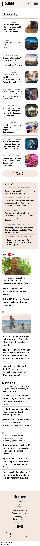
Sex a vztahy (10, 237)
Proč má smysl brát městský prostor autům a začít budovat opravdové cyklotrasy (12, 28)
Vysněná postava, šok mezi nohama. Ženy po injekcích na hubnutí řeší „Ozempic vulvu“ (20, 230)
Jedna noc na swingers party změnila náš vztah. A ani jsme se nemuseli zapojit (18, 242)
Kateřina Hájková (10, 22)
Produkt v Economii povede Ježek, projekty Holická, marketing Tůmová (15, 412)
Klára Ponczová (9, 106)
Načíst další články (21, 173)
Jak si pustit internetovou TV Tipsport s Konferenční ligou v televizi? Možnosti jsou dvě (16, 475)
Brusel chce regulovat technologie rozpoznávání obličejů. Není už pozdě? (11, 128)
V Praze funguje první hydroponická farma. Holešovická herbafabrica (11, 162)
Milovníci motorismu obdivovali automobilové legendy (14, 291)
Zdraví (8, 225)
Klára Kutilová (25, 237)
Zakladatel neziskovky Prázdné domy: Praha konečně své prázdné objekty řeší (12, 95)
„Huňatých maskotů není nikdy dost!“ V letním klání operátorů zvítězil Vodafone (16, 422)
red (15, 210)
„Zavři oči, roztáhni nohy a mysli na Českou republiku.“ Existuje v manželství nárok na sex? (19, 203)
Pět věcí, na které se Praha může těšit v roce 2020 (12, 44)
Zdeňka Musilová (10, 56)
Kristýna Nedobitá (20, 225)
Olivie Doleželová (22, 188)
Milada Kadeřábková (11, 89)
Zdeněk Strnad (9, 40)
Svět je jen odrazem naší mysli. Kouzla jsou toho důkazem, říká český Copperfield (11, 145)
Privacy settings (5, 545)
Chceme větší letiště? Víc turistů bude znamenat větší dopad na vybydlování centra (12, 61)
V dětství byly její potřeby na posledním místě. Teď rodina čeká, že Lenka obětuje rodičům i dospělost (19, 216)
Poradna (8, 188)
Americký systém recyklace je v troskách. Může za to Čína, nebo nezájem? (11, 78)
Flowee (9, 3)
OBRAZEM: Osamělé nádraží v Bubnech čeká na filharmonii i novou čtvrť (16, 302)
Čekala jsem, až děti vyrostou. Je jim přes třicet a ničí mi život (20, 192)
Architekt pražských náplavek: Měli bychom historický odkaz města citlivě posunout (12, 111)
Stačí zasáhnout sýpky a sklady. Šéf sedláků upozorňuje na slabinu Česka (16, 280)
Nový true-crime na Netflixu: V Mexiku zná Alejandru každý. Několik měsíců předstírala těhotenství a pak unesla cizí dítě (16, 355)
